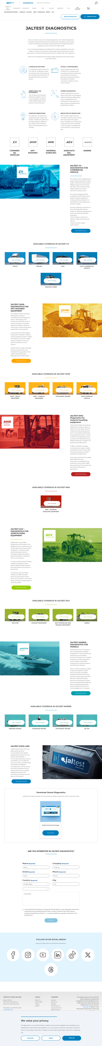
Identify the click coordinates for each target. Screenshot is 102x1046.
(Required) (32, 863)
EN (68, 8)
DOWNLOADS (41, 12)
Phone (55, 872)
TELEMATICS (25, 8)
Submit (51, 920)
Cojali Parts (38, 1002)
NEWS (35, 12)
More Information (80, 230)
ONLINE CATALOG (91, 16)
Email (25, 872)
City (54, 880)
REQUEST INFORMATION (70, 16)
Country (26, 880)
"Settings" (85, 1007)
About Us (54, 1002)
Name (25, 863)
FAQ (53, 12)
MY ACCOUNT (77, 8)
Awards (53, 1004)
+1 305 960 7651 (8, 1009)
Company (56, 863)
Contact (53, 1000)
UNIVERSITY (60, 8)
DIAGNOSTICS (16, 8)
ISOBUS (34, 8)
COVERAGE (22, 12)
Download (50, 833)
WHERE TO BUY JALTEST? (8, 8)
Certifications (55, 1006)
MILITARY (51, 8)
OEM (43, 8)
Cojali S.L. (38, 1000)
